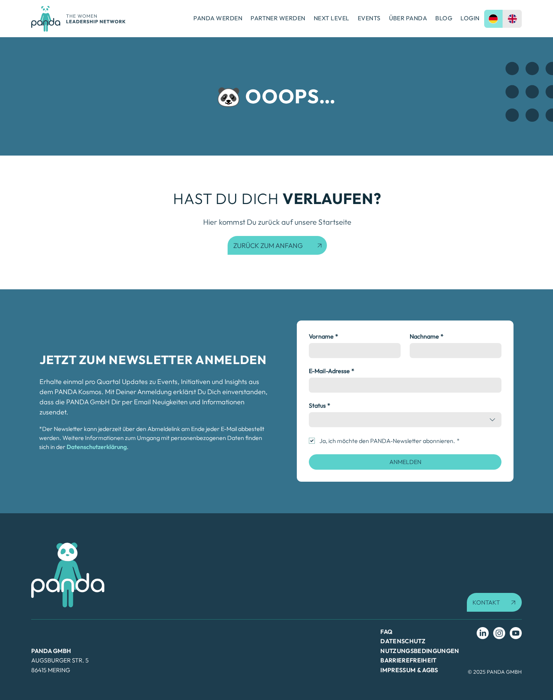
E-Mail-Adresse (331, 371)
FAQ (386, 631)
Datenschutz (402, 641)
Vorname (323, 336)
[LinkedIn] (483, 633)
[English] (512, 19)
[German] (493, 19)
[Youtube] (516, 633)
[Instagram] (499, 633)
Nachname (427, 336)
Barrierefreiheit (408, 660)
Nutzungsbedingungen (419, 651)
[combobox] (405, 419)
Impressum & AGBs (409, 670)
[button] (494, 602)
